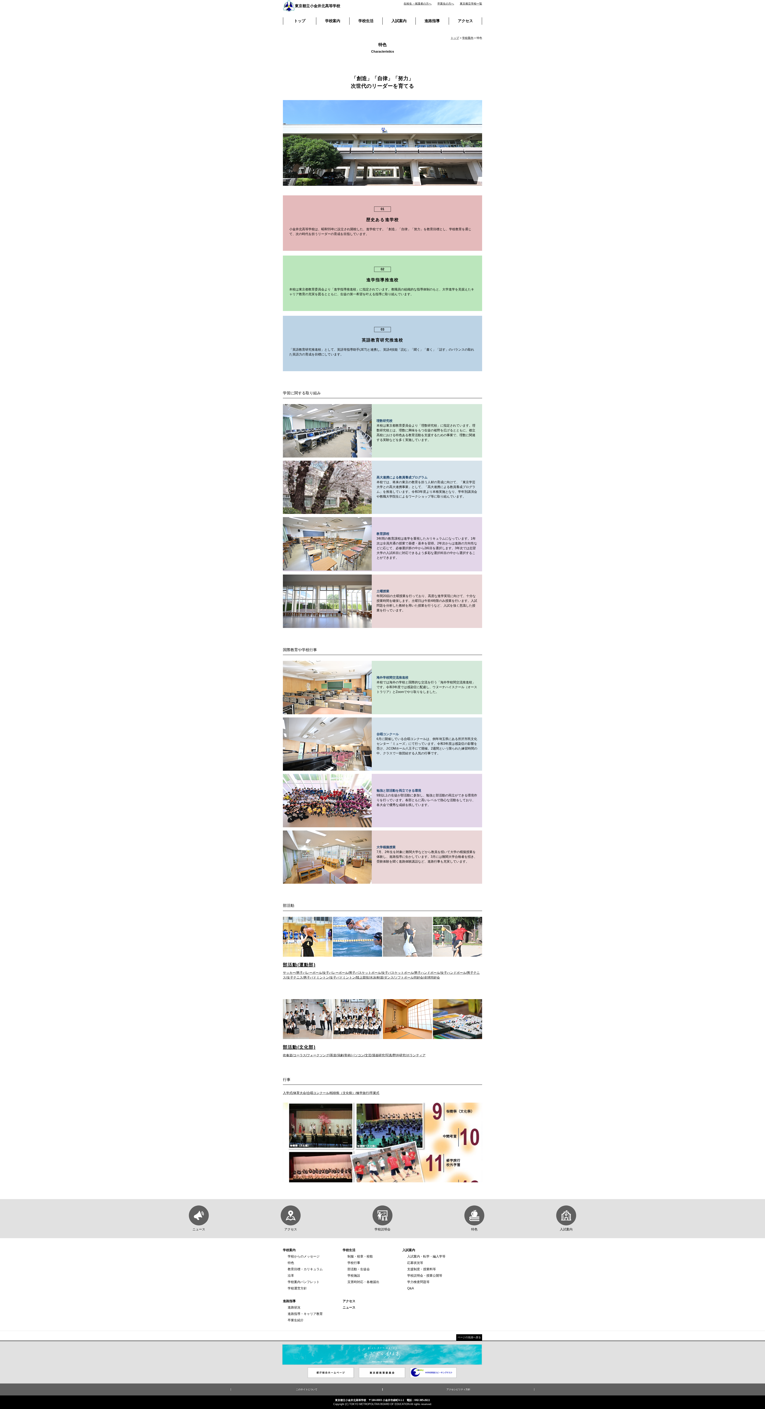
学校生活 (366, 21)
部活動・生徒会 (358, 1269)
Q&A (410, 1288)
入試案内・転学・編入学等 (426, 1256)
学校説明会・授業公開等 (424, 1275)
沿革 (291, 1275)
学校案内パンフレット (304, 1282)
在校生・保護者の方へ (418, 3)
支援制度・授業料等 (421, 1269)
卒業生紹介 (296, 1320)
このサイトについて (306, 1389)
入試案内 (399, 21)
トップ (299, 21)
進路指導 (432, 21)
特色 (291, 1262)
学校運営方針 (297, 1288)
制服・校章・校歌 (360, 1256)
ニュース (349, 1307)
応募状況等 (415, 1262)
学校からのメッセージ (304, 1256)
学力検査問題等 (418, 1282)
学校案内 (332, 21)
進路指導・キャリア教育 (305, 1314)
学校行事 (353, 1262)
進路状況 (294, 1307)
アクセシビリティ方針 (458, 1389)
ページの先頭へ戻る (469, 1337)
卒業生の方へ (445, 3)
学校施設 (353, 1275)
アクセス (465, 21)
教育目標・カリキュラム (305, 1269)
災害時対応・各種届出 (363, 1282)
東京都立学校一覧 (471, 3)
